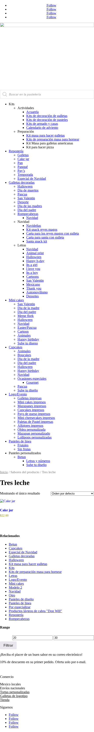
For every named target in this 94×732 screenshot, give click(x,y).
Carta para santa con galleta (45, 237)
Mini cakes (16, 300)
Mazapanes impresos (31, 406)
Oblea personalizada (31, 429)
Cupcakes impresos (30, 410)
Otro (12, 595)
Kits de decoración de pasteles (47, 120)
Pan (20, 163)
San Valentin (26, 198)
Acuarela (32, 112)
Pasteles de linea (20, 441)
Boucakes (24, 355)
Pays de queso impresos (33, 414)
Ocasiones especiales (31, 378)
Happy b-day (35, 261)
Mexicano (33, 284)
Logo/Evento (18, 394)
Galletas (23, 155)
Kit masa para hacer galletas (45, 135)
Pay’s (21, 171)
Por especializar (19, 607)
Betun (21, 457)
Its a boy (32, 272)
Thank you (33, 288)
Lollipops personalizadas (34, 437)
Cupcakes (15, 347)
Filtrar (8, 645)
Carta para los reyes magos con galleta (52, 233)
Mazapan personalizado (33, 433)
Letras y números (38, 461)
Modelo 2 (15, 587)
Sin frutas (24, 449)
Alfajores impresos (30, 425)
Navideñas (33, 225)
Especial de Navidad (31, 178)
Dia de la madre (28, 308)
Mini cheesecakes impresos (36, 418)
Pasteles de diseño (21, 599)
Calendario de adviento (42, 127)
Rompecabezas (27, 214)
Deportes (32, 296)
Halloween (25, 186)
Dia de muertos (27, 190)
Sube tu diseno (27, 343)
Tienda (4, 700)
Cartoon (23, 331)
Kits (11, 568)
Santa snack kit (36, 241)
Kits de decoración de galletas (46, 116)
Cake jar (23, 159)
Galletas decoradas (22, 182)
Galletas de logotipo (14, 696)
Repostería (16, 151)
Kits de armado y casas (42, 123)
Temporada (25, 174)
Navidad (32, 218)
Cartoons (32, 276)
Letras (13, 576)
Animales (24, 335)
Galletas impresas (29, 398)
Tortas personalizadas (15, 692)
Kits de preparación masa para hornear (52, 139)
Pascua (22, 194)
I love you (33, 269)
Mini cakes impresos (31, 402)
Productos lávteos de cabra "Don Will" (35, 611)
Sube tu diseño (27, 390)
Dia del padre (26, 210)
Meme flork (25, 316)
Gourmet (32, 382)
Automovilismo (37, 292)
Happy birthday (28, 339)
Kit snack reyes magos (41, 229)
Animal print (35, 253)
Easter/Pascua (27, 327)
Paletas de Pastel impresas (35, 422)
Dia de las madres (29, 206)
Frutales (22, 445)
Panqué (22, 167)
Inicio (4, 472)
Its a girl (31, 265)
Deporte (23, 202)
